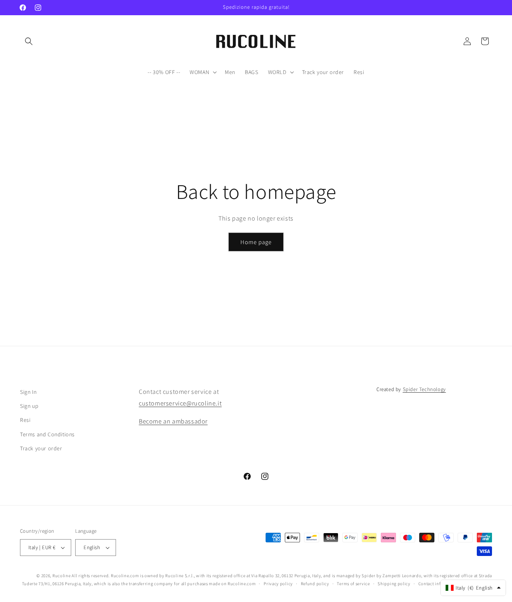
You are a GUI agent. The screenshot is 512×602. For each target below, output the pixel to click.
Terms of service (353, 583)
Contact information (439, 583)
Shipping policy (394, 583)
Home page (256, 242)
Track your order (41, 448)
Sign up (29, 405)
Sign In (28, 391)
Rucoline (61, 575)
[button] (29, 41)
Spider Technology (424, 389)
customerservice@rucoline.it (180, 403)
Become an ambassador (173, 421)
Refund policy (315, 583)
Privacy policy (278, 583)
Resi (25, 419)
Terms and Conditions (47, 434)
